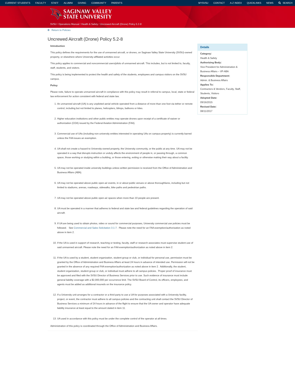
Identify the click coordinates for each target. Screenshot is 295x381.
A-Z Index (236, 3)
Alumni (68, 3)
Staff (55, 3)
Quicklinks (254, 3)
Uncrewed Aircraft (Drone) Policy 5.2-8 (121, 24)
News (269, 3)
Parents (116, 3)
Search (287, 3)
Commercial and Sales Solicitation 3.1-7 (95, 227)
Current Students (17, 3)
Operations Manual (69, 24)
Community (98, 3)
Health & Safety (89, 24)
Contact (219, 3)
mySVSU (203, 3)
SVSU (53, 24)
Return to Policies (61, 30)
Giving (82, 3)
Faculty (40, 3)
